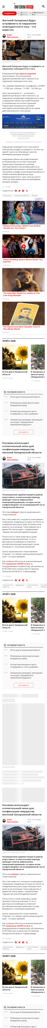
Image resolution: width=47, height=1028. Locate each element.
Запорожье (7, 195)
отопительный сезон (32, 586)
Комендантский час (21, 195)
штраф (34, 195)
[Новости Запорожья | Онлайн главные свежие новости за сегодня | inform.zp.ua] (23, 6)
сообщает (15, 512)
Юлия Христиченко (12, 36)
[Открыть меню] (3, 6)
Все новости (23, 432)
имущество (20, 585)
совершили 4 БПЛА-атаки (17, 564)
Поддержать (9, 13)
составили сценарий (12, 1013)
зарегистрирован (27, 73)
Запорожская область (8, 586)
